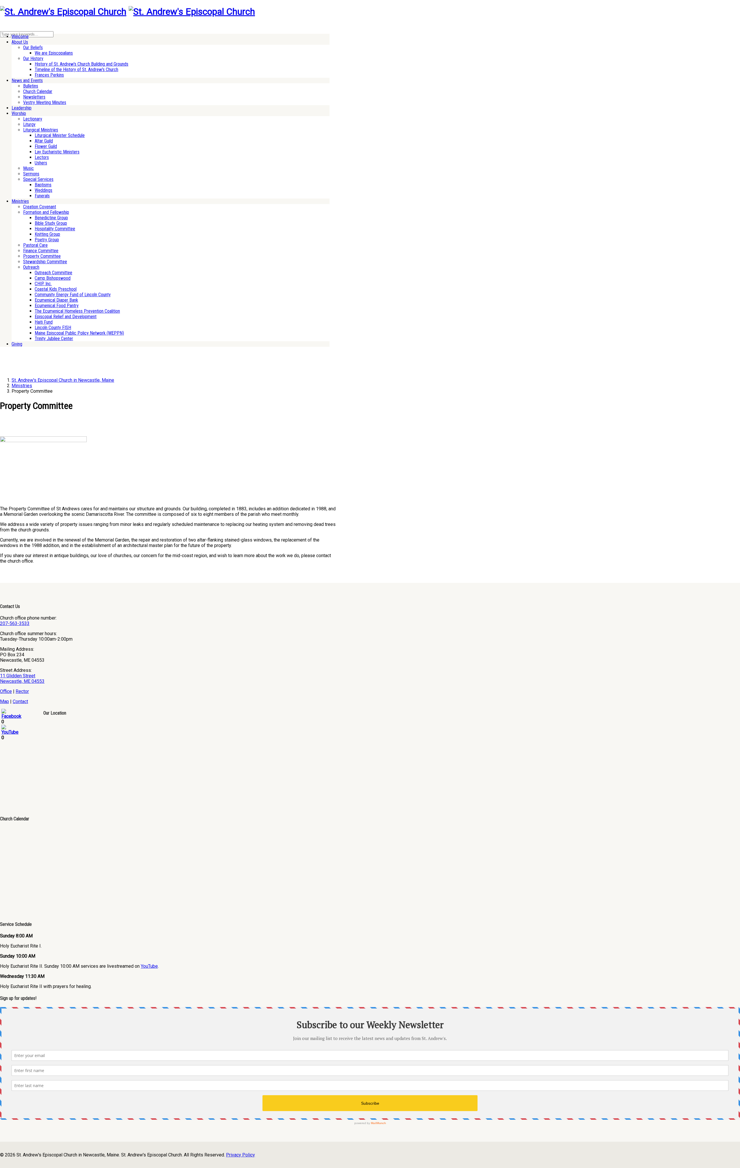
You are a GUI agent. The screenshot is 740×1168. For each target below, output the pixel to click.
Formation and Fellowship (46, 212)
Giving (17, 344)
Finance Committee (40, 250)
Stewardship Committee (45, 261)
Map (4, 701)
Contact (20, 701)
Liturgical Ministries (40, 130)
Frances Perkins (49, 75)
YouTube (149, 966)
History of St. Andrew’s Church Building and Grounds (81, 64)
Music (28, 168)
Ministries (20, 201)
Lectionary (32, 119)
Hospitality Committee (55, 228)
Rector (22, 691)
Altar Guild (44, 141)
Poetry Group (47, 239)
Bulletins (30, 86)
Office (6, 691)
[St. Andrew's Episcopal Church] (63, 11)
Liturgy (29, 124)
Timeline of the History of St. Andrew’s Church (76, 69)
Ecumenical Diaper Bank (56, 300)
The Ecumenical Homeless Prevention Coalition (77, 311)
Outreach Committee (53, 272)
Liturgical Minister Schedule (60, 135)
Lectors (42, 157)
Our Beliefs (33, 47)
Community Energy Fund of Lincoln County (73, 294)
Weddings (43, 190)
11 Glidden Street (17, 675)
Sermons (31, 174)
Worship (19, 113)
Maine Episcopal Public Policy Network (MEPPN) (79, 333)
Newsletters (34, 97)
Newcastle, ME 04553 (22, 681)
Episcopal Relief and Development (66, 316)
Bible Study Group (51, 223)
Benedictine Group (51, 217)
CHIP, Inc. (43, 283)
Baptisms (43, 185)
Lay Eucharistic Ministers (57, 152)
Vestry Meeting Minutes (44, 102)
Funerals (42, 196)
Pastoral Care (35, 245)
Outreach (31, 267)
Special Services (38, 179)
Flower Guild (46, 146)
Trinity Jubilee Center (54, 338)
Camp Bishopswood (53, 278)
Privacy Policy (240, 1155)
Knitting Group (47, 234)
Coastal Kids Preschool (56, 289)
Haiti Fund (44, 322)
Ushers (41, 163)
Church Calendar (37, 91)
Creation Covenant (39, 207)
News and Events (27, 80)
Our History (33, 58)
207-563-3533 (14, 623)
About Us (20, 42)
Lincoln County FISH (53, 327)
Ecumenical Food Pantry (57, 305)
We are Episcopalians (54, 53)
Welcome (20, 36)
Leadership (22, 108)
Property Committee (42, 256)
